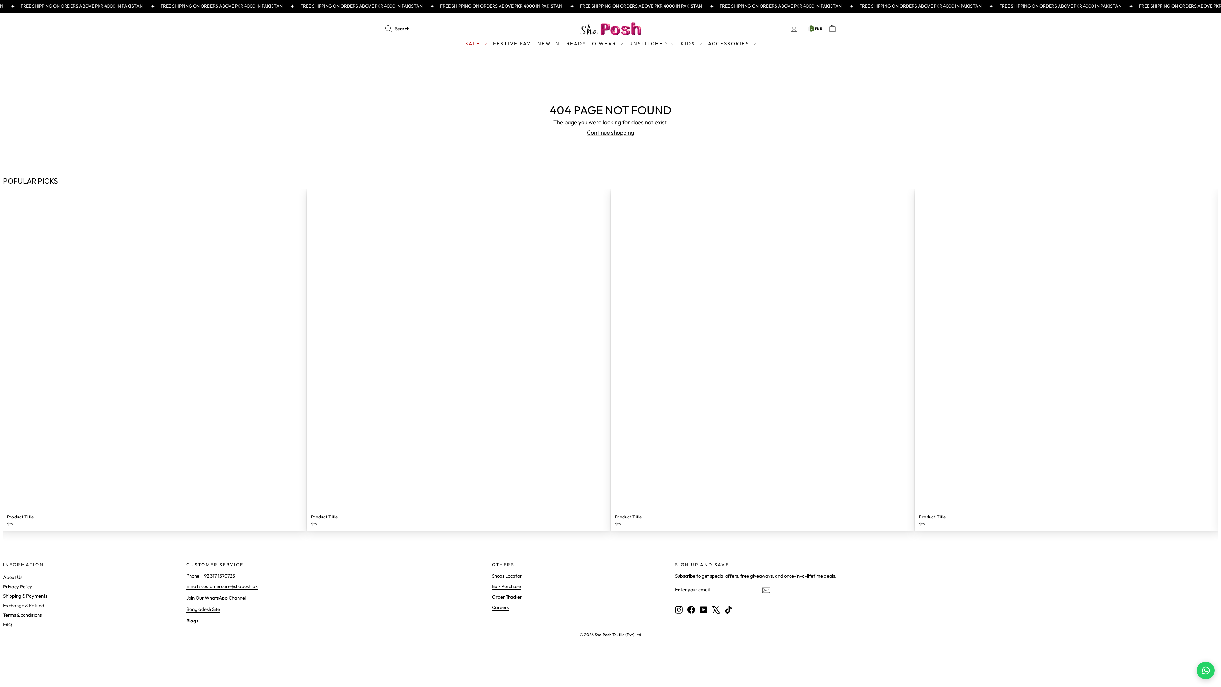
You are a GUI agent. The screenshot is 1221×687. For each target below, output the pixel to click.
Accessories (729, 43)
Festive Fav (512, 43)
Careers (500, 607)
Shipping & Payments (25, 596)
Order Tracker (507, 597)
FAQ (7, 624)
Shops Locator (507, 576)
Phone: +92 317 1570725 (210, 576)
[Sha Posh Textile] (610, 28)
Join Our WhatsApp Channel (216, 598)
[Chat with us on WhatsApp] (1206, 670)
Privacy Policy (17, 587)
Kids (689, 43)
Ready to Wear (592, 43)
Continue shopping (610, 132)
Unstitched (649, 43)
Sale (473, 43)
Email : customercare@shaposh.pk (222, 586)
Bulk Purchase (506, 586)
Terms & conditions (22, 615)
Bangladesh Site (203, 609)
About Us (12, 577)
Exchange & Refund (23, 605)
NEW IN (548, 43)
